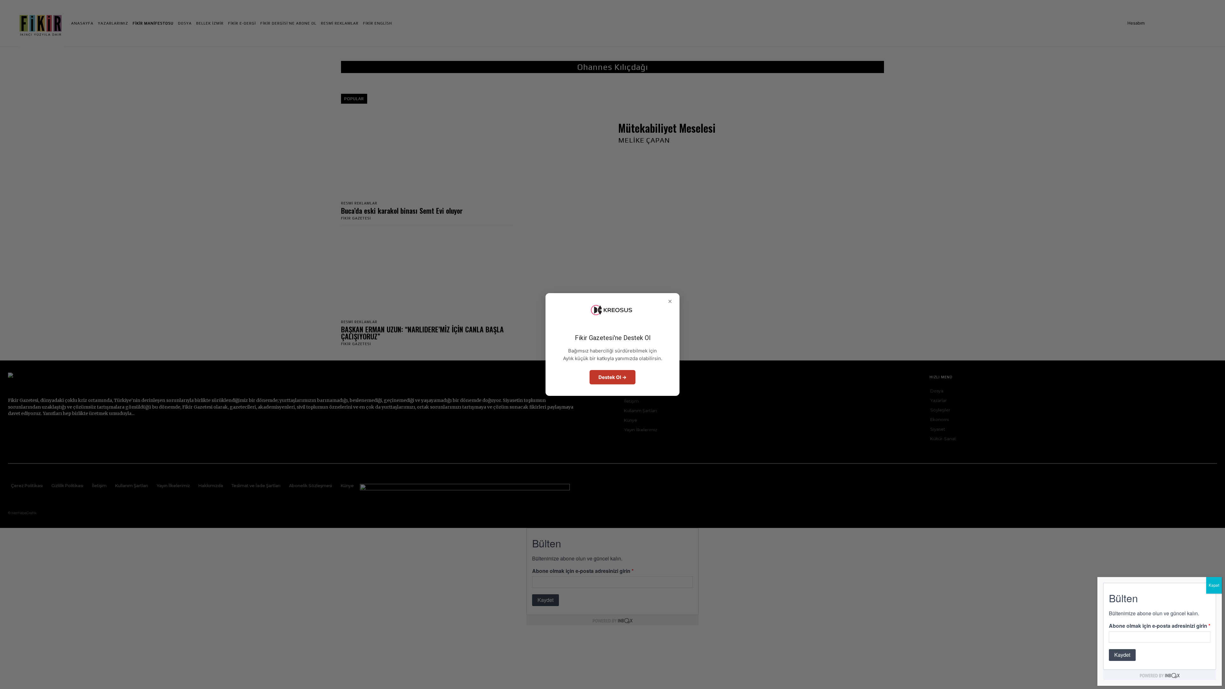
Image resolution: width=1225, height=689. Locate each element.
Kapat (1214, 585)
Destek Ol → (612, 377)
